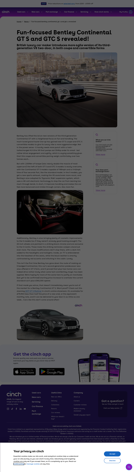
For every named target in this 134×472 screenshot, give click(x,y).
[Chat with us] (129, 467)
